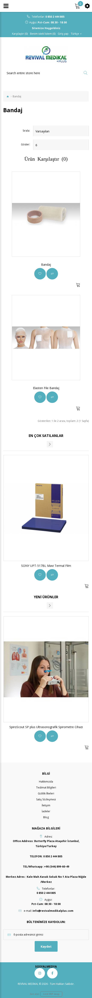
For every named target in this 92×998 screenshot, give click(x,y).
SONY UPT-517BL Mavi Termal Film (46, 566)
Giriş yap (63, 33)
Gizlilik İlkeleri (46, 793)
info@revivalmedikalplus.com (53, 911)
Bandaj (46, 264)
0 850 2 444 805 (54, 16)
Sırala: (26, 130)
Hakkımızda (46, 781)
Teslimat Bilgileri (46, 787)
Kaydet (46, 946)
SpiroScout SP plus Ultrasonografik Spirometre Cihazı (46, 727)
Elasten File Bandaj (46, 388)
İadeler (46, 811)
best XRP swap (51, 993)
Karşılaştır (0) (20, 33)
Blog (46, 817)
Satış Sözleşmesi (46, 799)
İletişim (46, 805)
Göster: (25, 144)
